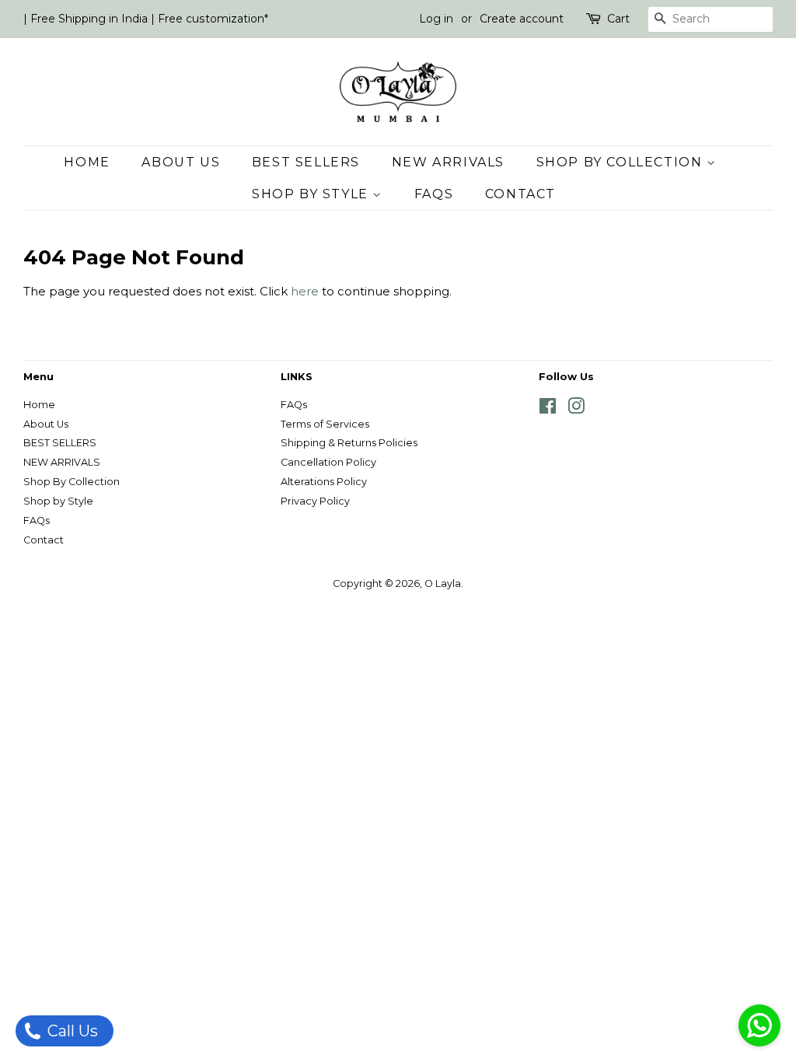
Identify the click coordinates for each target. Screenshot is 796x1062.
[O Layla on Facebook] (548, 409)
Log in (436, 19)
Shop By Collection (621, 162)
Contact (520, 194)
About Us (180, 162)
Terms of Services (325, 424)
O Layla (442, 583)
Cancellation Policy (328, 462)
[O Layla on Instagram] (576, 409)
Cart (618, 19)
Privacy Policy (315, 501)
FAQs (433, 194)
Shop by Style (312, 194)
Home (87, 162)
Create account (522, 19)
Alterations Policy (324, 481)
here (305, 291)
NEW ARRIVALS (448, 162)
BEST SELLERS (306, 162)
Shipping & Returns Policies (349, 443)
